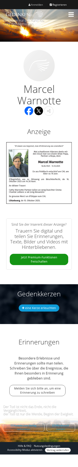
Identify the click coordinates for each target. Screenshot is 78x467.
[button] (71, 14)
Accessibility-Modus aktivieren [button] (24, 450)
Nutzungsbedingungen (47, 446)
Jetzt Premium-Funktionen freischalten (39, 259)
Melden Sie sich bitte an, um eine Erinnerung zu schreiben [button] (37, 390)
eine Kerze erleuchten (40, 308)
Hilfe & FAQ (24, 446)
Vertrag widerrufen (58, 450)
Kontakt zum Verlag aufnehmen (24, 427)
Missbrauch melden (62, 427)
